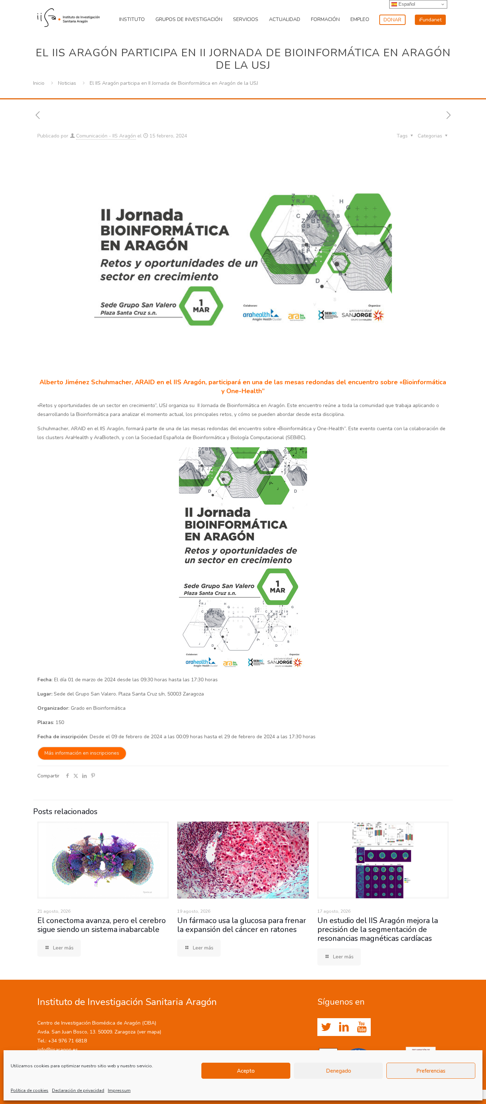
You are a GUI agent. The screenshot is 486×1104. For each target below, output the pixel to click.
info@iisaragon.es (57, 1049)
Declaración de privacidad (78, 1090)
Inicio (38, 83)
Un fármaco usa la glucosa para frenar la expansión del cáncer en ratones (241, 925)
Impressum (119, 1090)
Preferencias (430, 1070)
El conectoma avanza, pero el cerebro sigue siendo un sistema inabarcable (101, 925)
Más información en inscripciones (81, 753)
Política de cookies (29, 1090)
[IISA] (68, 16)
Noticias (67, 83)
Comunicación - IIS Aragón (106, 135)
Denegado (338, 1070)
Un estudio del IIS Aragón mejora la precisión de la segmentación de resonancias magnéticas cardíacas (377, 929)
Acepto (246, 1070)
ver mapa (149, 1032)
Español (406, 4)
